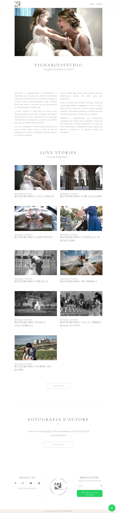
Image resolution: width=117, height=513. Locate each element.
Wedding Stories (23, 194)
